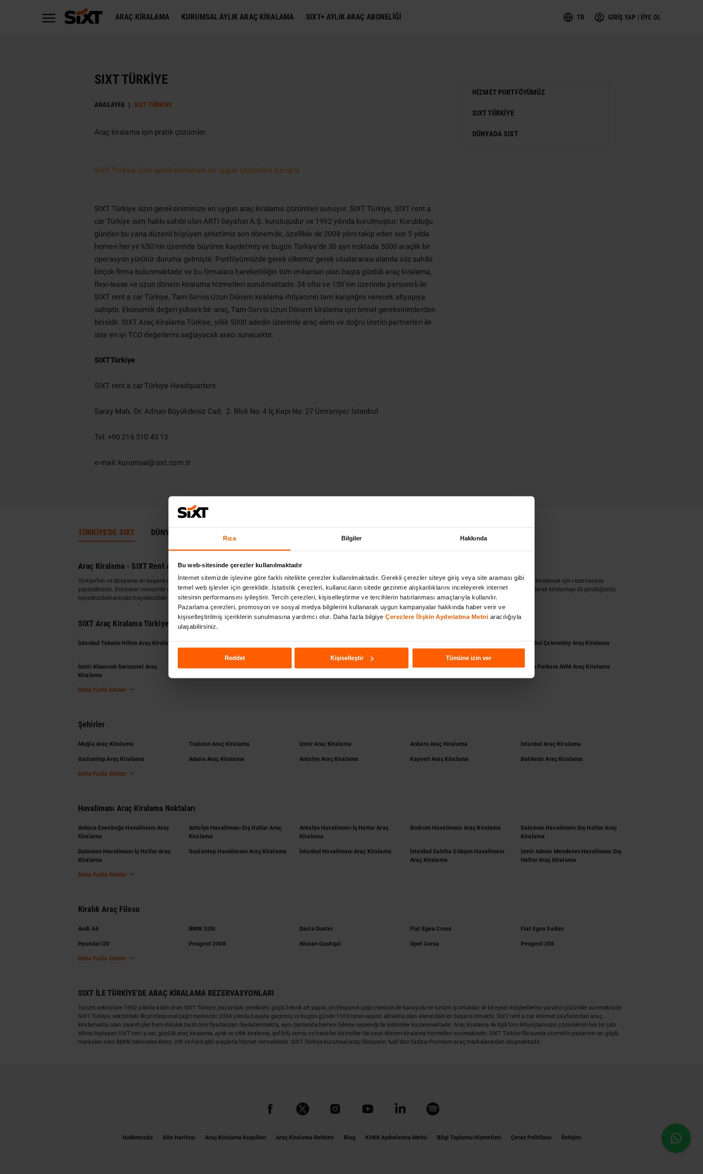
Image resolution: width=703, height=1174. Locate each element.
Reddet (235, 657)
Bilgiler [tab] (351, 538)
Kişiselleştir (347, 657)
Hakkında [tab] (473, 538)
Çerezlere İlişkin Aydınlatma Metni (436, 617)
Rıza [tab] (229, 538)
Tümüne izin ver (468, 657)
